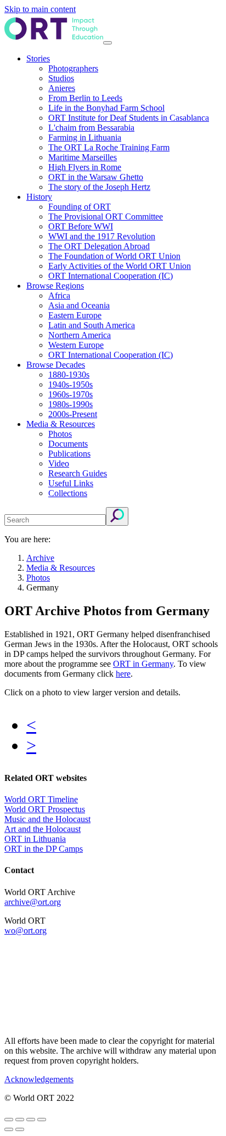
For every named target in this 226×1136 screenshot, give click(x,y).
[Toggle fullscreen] (30, 1119)
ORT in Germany (143, 663)
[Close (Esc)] (8, 1119)
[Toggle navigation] (107, 42)
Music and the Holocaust (47, 819)
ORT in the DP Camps (43, 848)
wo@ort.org (25, 930)
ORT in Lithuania (35, 838)
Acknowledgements (39, 1079)
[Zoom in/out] (41, 1119)
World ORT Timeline (41, 799)
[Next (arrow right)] (19, 1129)
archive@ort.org (32, 902)
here (123, 673)
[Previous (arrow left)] (8, 1129)
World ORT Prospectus (44, 809)
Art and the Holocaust (42, 829)
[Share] (19, 1119)
